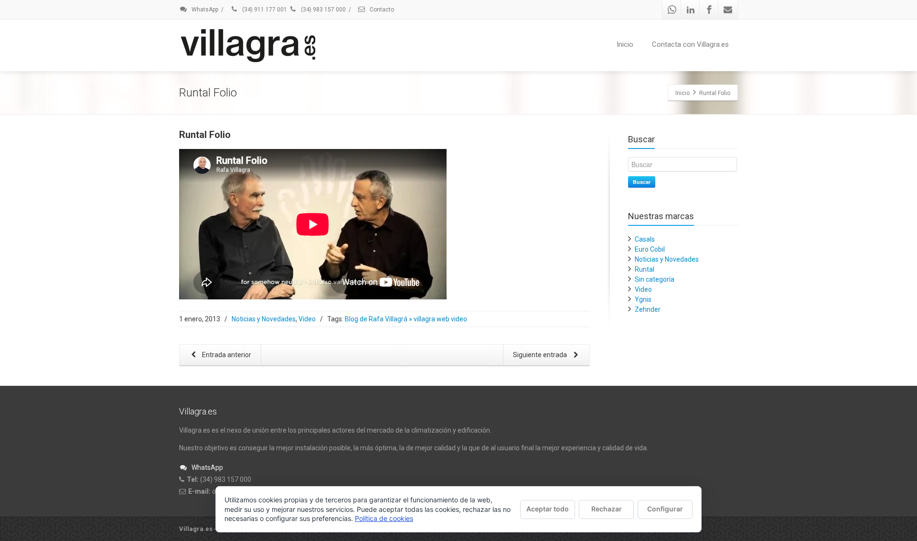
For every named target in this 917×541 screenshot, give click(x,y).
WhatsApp (204, 9)
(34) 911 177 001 (264, 9)
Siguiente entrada (540, 355)
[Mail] (727, 9)
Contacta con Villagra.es (690, 44)
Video (307, 319)
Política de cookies (384, 518)
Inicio (625, 44)
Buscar (641, 181)
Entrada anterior (226, 355)
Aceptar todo (547, 509)
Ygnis (643, 299)
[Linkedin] (690, 9)
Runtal (644, 269)
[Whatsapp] (672, 9)
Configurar (665, 509)
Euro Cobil (650, 249)
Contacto (381, 9)
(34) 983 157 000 (322, 9)
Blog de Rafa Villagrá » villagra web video (406, 319)
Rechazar (606, 509)
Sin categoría (654, 279)
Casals (645, 239)
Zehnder (648, 309)
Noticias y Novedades (264, 319)
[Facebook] (709, 9)
